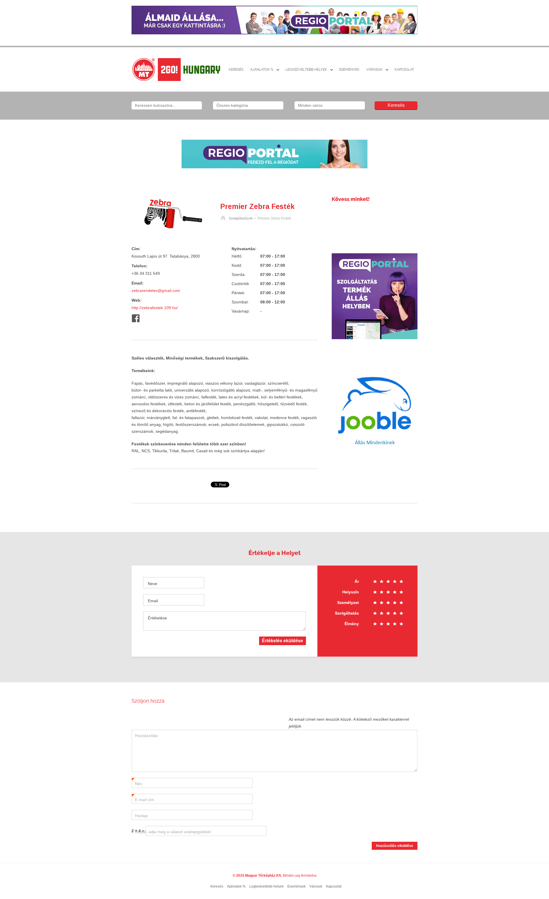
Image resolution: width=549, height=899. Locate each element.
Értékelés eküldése (282, 640)
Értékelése (157, 618)
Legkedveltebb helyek (306, 70)
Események (349, 70)
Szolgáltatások (241, 218)
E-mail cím (143, 800)
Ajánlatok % (261, 70)
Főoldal (223, 218)
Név (137, 784)
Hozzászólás (146, 735)
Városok (374, 70)
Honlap (141, 815)
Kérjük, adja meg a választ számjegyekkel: (173, 831)
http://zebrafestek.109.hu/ (155, 307)
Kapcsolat (404, 70)
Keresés (236, 70)
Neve (152, 583)
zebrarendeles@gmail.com (156, 290)
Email (153, 600)
